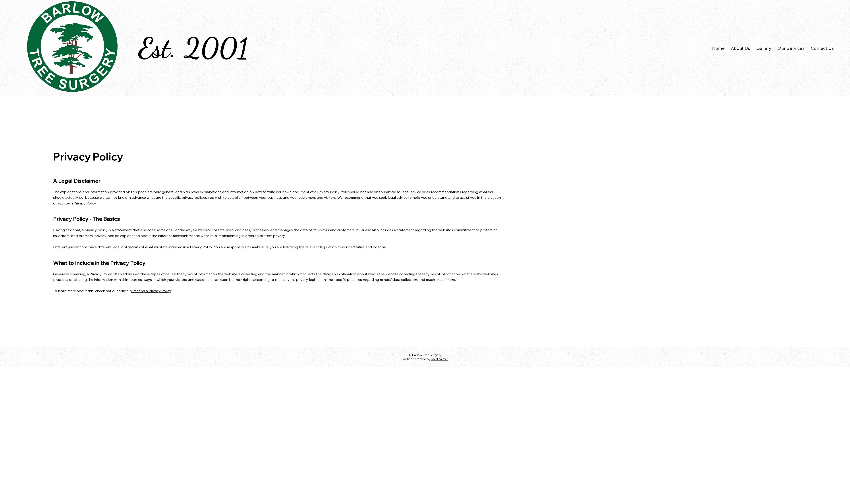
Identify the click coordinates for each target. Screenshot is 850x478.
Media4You (439, 359)
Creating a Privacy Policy (151, 291)
